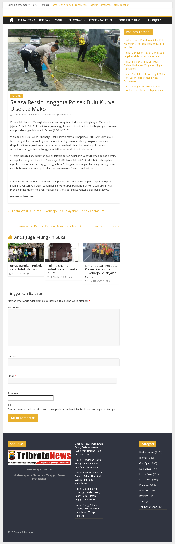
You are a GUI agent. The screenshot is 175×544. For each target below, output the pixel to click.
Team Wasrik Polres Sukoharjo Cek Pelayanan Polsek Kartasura (56, 211)
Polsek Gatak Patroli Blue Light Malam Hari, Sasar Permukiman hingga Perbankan (96, 4)
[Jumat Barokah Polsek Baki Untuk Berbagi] (26, 245)
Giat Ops (144, 463)
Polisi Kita (16, 96)
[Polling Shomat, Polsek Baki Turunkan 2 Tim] (63, 245)
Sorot (142, 501)
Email (12, 375)
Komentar (15, 307)
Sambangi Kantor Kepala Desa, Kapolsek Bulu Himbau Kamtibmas (69, 226)
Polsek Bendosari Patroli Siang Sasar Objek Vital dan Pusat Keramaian (88, 463)
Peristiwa (144, 485)
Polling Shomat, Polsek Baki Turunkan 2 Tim (63, 269)
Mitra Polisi (145, 479)
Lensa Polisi (145, 474)
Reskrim (143, 496)
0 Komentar (66, 114)
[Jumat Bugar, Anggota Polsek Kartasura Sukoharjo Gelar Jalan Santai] (101, 245)
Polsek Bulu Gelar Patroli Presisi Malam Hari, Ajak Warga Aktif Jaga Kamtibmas (143, 65)
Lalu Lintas (145, 468)
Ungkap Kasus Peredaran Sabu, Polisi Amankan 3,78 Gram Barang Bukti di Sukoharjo (144, 44)
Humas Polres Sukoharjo (43, 114)
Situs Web (13, 393)
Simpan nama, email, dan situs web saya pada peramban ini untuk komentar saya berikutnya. (61, 409)
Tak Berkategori (148, 506)
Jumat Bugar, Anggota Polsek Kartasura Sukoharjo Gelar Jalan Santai (101, 271)
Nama (12, 356)
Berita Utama (26, 20)
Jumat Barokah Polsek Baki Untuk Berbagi (25, 267)
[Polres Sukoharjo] (11, 20)
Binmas (143, 457)
